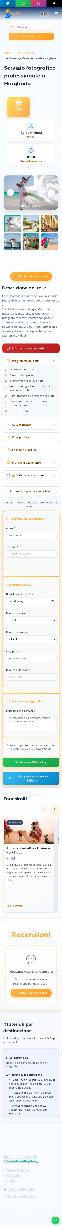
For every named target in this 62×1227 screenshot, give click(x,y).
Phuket (11, 1181)
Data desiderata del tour (20, 594)
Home (8, 52)
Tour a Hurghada (25, 52)
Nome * (10, 528)
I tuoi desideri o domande (20, 710)
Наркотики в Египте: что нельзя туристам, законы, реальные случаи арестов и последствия (31, 1096)
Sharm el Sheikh (17, 1170)
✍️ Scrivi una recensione (31, 276)
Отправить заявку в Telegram (33, 778)
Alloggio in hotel (15, 651)
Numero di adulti (15, 613)
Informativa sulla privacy (20, 1161)
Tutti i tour (29, 36)
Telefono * (12, 547)
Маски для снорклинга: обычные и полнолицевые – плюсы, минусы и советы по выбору (32, 1083)
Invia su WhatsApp (33, 762)
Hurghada (13, 1175)
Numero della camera (18, 670)
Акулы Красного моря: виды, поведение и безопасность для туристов (28, 1109)
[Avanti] (55, 809)
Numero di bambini (16, 632)
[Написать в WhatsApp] (55, 1220)
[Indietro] (45, 809)
